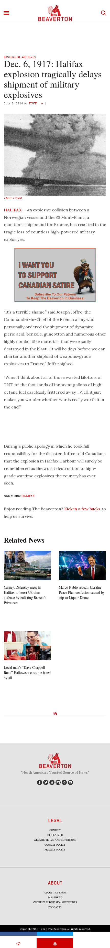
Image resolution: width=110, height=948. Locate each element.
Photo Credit (13, 198)
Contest (55, 830)
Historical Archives (20, 57)
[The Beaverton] (55, 13)
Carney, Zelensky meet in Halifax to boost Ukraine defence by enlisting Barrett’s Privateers (25, 595)
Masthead (55, 897)
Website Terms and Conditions (55, 839)
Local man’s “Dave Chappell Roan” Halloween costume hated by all (27, 672)
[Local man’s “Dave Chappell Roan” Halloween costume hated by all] (27, 646)
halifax (28, 496)
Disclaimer (55, 835)
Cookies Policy (55, 844)
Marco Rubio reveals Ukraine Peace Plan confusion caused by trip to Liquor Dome (82, 592)
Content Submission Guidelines (55, 902)
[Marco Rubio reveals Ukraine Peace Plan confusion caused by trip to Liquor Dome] (82, 565)
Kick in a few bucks (82, 508)
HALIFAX (12, 209)
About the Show (55, 892)
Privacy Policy (55, 849)
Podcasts (55, 907)
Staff (32, 103)
